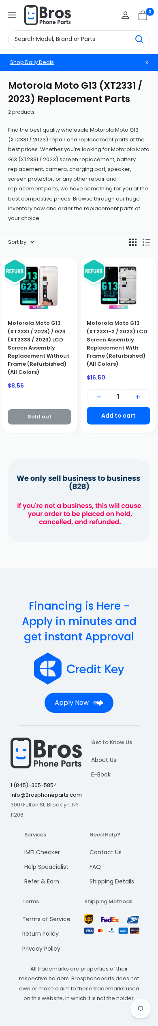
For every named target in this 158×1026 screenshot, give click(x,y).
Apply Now (72, 702)
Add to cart (118, 416)
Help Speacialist (46, 867)
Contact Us (106, 852)
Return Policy (40, 934)
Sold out (39, 416)
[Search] (139, 39)
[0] (143, 15)
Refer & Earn (41, 881)
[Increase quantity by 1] (137, 397)
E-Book (101, 774)
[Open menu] (12, 15)
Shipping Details (112, 881)
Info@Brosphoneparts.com (46, 795)
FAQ (95, 867)
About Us (103, 760)
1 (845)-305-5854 (34, 785)
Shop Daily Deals (32, 62)
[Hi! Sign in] (125, 15)
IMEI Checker (42, 852)
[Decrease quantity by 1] (99, 397)
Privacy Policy (41, 949)
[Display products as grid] (133, 242)
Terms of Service (46, 919)
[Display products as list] (146, 242)
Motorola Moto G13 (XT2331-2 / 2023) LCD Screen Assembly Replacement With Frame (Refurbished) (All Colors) (117, 343)
